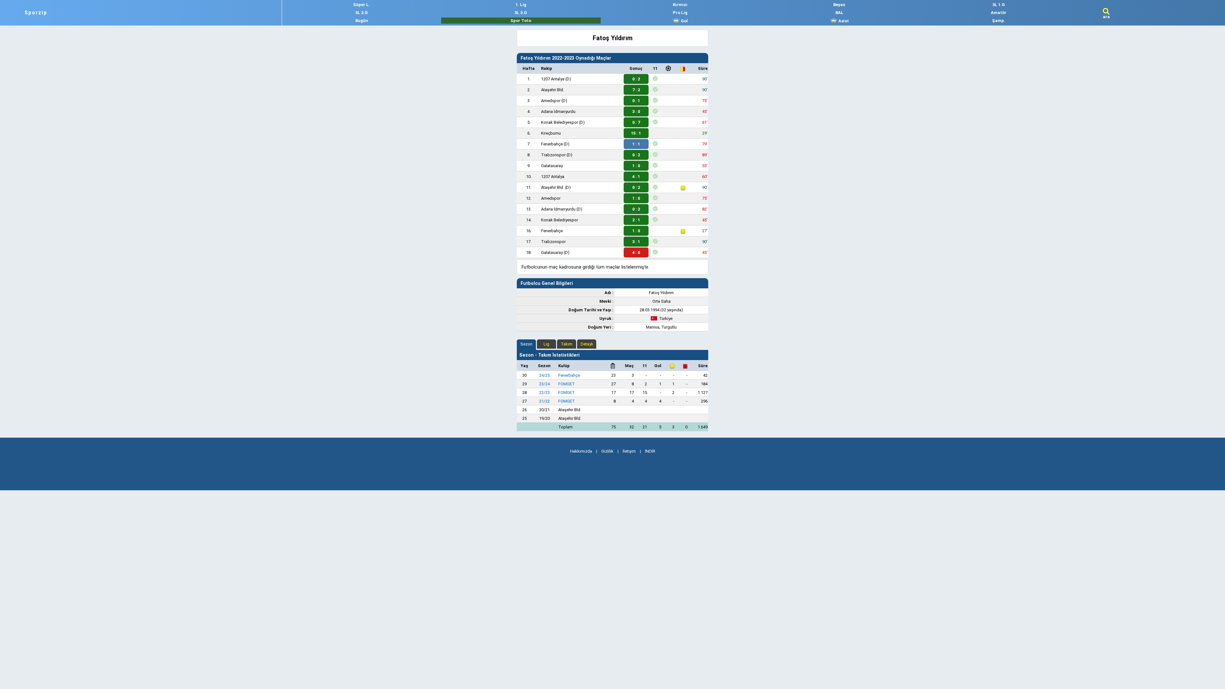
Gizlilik (607, 451)
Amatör (998, 12)
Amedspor (551, 100)
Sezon (526, 344)
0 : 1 (636, 100)
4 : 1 (636, 176)
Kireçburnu (551, 133)
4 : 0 (636, 252)
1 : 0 (636, 165)
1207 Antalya (552, 79)
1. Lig (521, 4)
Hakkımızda (581, 451)
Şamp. (998, 20)
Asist (843, 21)
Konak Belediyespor (559, 122)
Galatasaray (552, 165)
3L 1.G (998, 4)
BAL (839, 12)
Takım (566, 344)
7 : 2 (636, 89)
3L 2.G (361, 12)
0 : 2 (636, 79)
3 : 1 (636, 241)
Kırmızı (680, 4)
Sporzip (36, 13)
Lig (546, 344)
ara (1106, 16)
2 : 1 (636, 220)
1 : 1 (636, 144)
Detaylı (587, 344)
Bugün (361, 20)
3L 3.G (521, 12)
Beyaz (839, 4)
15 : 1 (636, 133)
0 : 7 (636, 122)
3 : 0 (636, 111)
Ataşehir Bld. (552, 89)
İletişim (629, 451)
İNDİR (650, 451)
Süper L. (361, 4)
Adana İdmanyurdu (558, 111)
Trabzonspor (553, 154)
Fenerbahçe (552, 144)
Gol (684, 21)
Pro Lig (680, 12)
